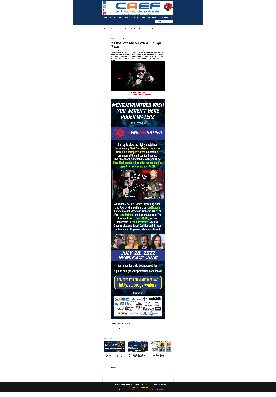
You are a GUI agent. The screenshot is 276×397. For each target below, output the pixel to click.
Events (113, 323)
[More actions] (164, 39)
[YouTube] (104, 10)
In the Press (133, 28)
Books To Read (142, 28)
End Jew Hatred (119, 323)
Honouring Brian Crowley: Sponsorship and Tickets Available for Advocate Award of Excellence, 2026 (114, 356)
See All (170, 337)
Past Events (127, 323)
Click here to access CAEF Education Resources (150, 384)
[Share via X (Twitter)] (115, 328)
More (159, 28)
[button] (113, 18)
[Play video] (138, 76)
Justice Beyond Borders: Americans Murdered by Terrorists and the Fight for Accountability (161, 356)
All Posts (106, 28)
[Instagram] (104, 13)
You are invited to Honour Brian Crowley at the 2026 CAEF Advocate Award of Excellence (137, 356)
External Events (152, 28)
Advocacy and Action (124, 28)
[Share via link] (122, 328)
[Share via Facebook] (112, 328)
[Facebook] (104, 2)
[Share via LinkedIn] (119, 328)
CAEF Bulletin (114, 28)
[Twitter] (104, 6)
